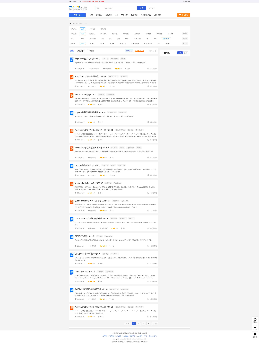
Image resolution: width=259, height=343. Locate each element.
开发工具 (105, 165)
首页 (91, 15)
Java (118, 39)
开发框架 (101, 95)
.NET (155, 39)
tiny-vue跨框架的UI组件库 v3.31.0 (90, 112)
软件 (116, 15)
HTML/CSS (137, 39)
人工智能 (99, 236)
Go (147, 39)
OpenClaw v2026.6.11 (85, 271)
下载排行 (124, 15)
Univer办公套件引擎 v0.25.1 (87, 254)
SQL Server (135, 43)
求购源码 (129, 51)
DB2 (159, 43)
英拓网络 (123, 333)
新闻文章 (159, 34)
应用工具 (105, 59)
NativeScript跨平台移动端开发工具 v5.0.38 (94, 130)
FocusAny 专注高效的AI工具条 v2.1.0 (92, 147)
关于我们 (104, 336)
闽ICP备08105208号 (117, 342)
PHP (126, 39)
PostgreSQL (148, 43)
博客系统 (126, 34)
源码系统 (99, 15)
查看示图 (108, 68)
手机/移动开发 (113, 76)
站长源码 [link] (79, 23)
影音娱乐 (148, 34)
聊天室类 (170, 34)
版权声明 (132, 336)
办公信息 (114, 34)
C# (110, 39)
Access (111, 43)
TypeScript (165, 39)
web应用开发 (112, 112)
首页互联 (144, 333)
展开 (184, 33)
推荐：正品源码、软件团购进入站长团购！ (93, 1)
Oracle (102, 43)
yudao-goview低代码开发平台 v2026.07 (92, 201)
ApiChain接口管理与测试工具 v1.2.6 (91, 289)
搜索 (142, 8)
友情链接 (125, 336)
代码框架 (108, 15)
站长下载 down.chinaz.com (78, 8)
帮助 (145, 336)
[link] (85, 23)
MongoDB (122, 43)
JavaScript (93, 39)
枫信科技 (134, 333)
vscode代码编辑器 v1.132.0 (87, 165)
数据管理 (116, 201)
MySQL (92, 43)
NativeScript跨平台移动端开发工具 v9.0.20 (94, 307)
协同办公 (92, 34)
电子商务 (108, 183)
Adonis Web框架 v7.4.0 (85, 94)
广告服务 (118, 336)
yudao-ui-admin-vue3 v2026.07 (89, 183)
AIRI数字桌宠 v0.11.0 (84, 236)
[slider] (118, 68)
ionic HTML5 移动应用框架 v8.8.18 (90, 76)
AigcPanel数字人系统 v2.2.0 (87, 59)
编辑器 (122, 148)
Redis (167, 43)
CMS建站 (137, 34)
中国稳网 (139, 333)
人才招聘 (139, 336)
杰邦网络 (128, 333)
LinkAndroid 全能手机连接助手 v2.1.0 (91, 218)
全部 (82, 29)
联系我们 (111, 336)
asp (103, 39)
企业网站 (103, 34)
